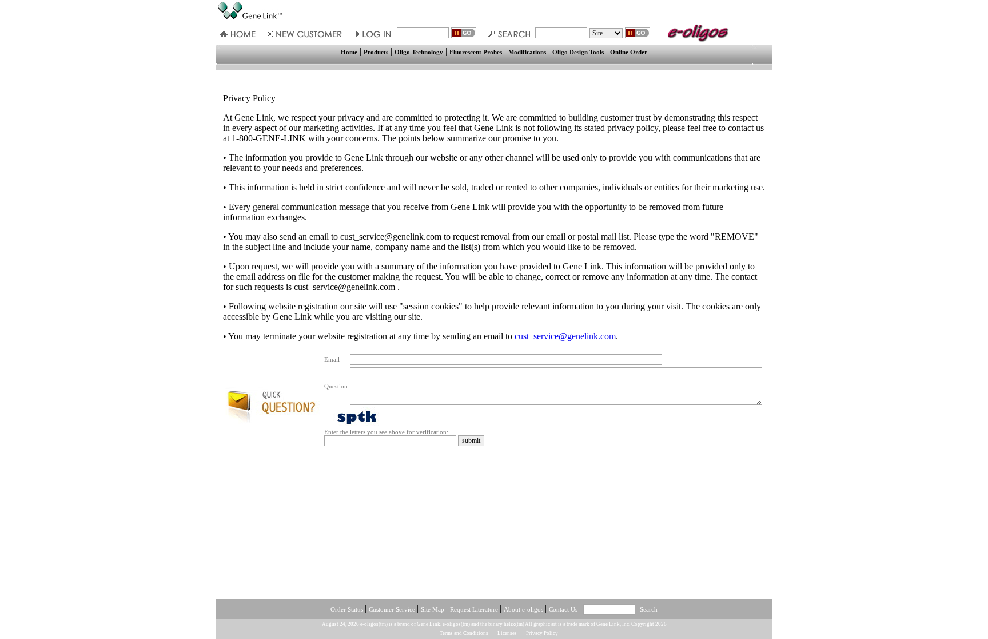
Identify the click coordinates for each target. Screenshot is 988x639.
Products (376, 52)
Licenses (507, 633)
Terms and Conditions (464, 633)
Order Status (347, 609)
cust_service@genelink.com (565, 336)
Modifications (527, 52)
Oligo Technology (419, 52)
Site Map (433, 609)
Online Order (628, 52)
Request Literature (475, 609)
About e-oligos (524, 609)
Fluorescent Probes (475, 52)
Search (649, 609)
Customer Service (393, 609)
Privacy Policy (542, 633)
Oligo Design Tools (578, 52)
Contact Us (564, 609)
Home (349, 52)
